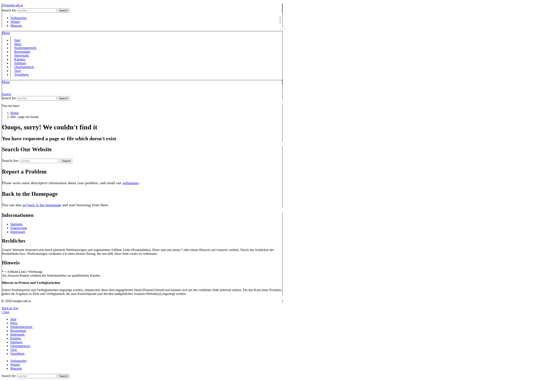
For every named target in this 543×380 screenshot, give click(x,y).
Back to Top (10, 308)
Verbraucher (18, 18)
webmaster (130, 183)
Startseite (16, 224)
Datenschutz (18, 228)
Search (63, 10)
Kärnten (16, 338)
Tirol (13, 350)
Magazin (16, 25)
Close (5, 312)
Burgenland (18, 330)
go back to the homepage (42, 205)
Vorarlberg (21, 74)
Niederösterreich (21, 327)
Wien (14, 323)
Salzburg (16, 342)
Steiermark (17, 334)
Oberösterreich (24, 67)
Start (13, 319)
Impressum (17, 232)
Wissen (15, 22)
